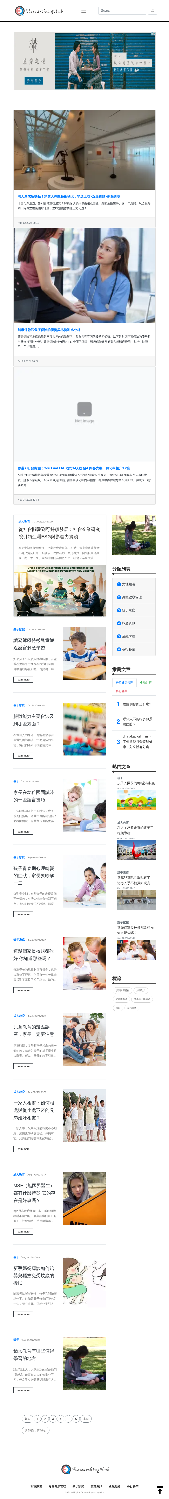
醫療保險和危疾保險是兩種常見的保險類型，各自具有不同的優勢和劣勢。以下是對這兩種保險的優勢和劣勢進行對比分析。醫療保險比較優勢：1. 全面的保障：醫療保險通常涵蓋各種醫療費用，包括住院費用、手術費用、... (84, 341)
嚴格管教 (131, 1007)
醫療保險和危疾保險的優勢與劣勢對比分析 (49, 330)
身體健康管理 (130, 597)
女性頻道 (126, 584)
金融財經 (126, 636)
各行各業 (126, 649)
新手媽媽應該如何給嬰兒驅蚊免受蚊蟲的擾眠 (33, 1276)
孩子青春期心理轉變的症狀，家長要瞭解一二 (33, 876)
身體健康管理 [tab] (124, 682)
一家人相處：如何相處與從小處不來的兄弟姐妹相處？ (33, 1110)
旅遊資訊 (126, 623)
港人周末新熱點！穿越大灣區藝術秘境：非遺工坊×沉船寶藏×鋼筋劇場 (69, 196)
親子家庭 (19, 629)
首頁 (28, 1418)
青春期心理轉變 (142, 999)
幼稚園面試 (121, 999)
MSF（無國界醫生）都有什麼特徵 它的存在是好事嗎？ (34, 1193)
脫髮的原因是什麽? (137, 704)
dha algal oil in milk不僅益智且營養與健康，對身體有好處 (138, 742)
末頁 (86, 1418)
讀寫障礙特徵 (122, 990)
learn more (23, 679)
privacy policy (97, 1492)
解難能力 (141, 990)
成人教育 (24, 521)
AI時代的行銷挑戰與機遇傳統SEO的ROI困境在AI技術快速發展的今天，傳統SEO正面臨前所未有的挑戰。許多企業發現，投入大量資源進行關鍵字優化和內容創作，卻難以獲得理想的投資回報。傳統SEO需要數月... (84, 480)
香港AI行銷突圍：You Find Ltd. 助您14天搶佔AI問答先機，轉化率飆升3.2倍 (74, 468)
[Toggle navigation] (84, 11)
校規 (118, 1007)
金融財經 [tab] (146, 682)
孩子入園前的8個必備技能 (136, 783)
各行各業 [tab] (121, 691)
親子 (16, 781)
